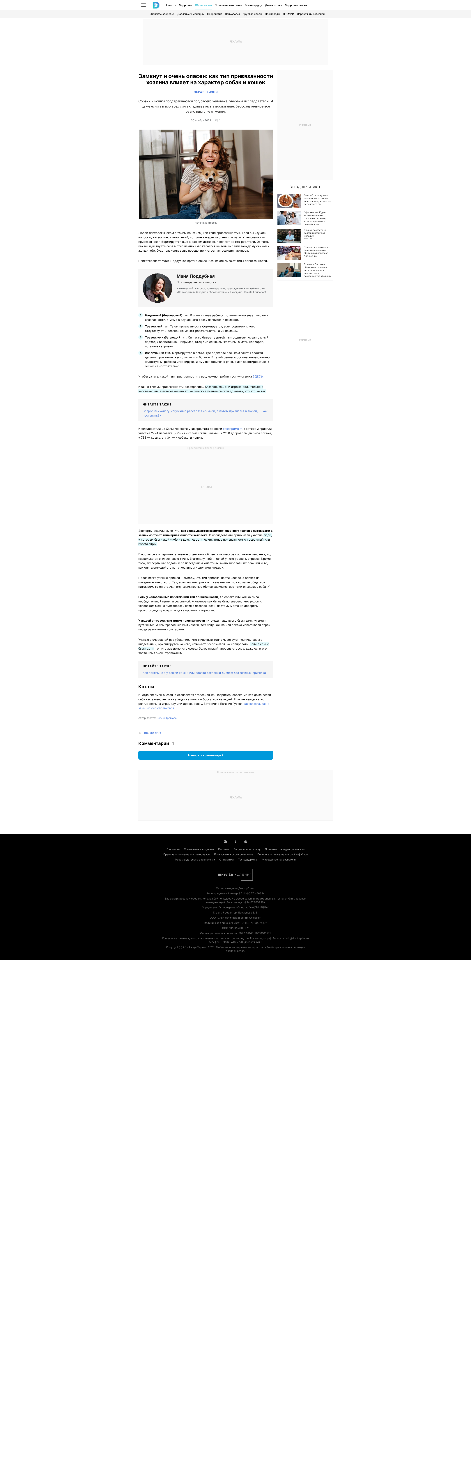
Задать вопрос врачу (247, 849)
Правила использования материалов (186, 854)
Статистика (226, 859)
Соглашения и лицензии (199, 849)
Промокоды (272, 13)
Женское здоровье (162, 13)
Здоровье (185, 5)
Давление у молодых (190, 13)
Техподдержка (247, 859)
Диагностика (273, 5)
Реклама (223, 849)
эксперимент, (232, 429)
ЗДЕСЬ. (258, 376)
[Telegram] (245, 841)
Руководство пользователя (278, 859)
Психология (232, 13)
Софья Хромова (167, 717)
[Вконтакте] (225, 841)
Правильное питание (228, 5)
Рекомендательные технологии (195, 859)
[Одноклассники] (235, 841)
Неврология (214, 13)
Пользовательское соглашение (233, 854)
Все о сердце (253, 5)
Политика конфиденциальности (284, 849)
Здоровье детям (296, 5)
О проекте (173, 849)
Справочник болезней (311, 13)
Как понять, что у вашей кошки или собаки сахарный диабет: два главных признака (204, 673)
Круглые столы (252, 13)
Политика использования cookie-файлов (282, 854)
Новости (170, 5)
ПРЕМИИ (288, 13)
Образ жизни (203, 5)
